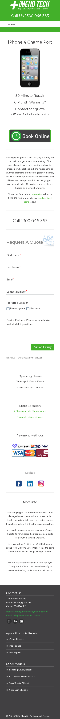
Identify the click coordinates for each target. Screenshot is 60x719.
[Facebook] (9, 623)
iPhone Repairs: (16, 639)
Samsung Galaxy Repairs (20, 669)
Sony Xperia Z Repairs (19, 683)
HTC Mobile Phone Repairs (22, 676)
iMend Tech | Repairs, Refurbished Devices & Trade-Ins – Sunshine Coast (30, 5)
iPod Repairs (15, 652)
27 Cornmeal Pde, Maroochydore (30, 411)
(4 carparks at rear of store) (30, 417)
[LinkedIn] (15, 623)
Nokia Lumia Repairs (18, 689)
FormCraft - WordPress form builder (24, 358)
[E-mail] (21, 623)
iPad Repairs (15, 645)
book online (36, 194)
